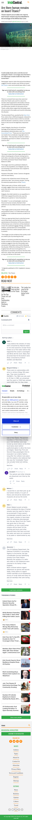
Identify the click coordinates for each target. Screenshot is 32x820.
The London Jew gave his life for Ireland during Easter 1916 (26, 291)
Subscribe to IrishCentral (16, 94)
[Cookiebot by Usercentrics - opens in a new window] (22, 386)
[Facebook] (10, 741)
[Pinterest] (20, 741)
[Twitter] (14, 741)
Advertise (16, 765)
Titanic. (23, 182)
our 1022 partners (13, 400)
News (16, 790)
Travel (16, 805)
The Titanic (11, 273)
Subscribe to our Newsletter (16, 734)
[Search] (28, 2)
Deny (16, 432)
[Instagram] (17, 741)
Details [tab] (12, 391)
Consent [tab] (4, 391)
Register (16, 777)
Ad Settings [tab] (20, 391)
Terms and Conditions (16, 773)
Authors (16, 750)
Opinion (16, 797)
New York (27, 115)
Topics (16, 754)
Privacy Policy (16, 769)
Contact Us (16, 761)
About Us (16, 757)
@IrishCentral (16, 21)
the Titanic (4, 85)
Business (16, 794)
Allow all (16, 421)
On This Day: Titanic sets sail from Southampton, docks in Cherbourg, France (6, 300)
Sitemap (16, 781)
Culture (16, 801)
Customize (15, 426)
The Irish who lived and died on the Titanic (15, 289)
